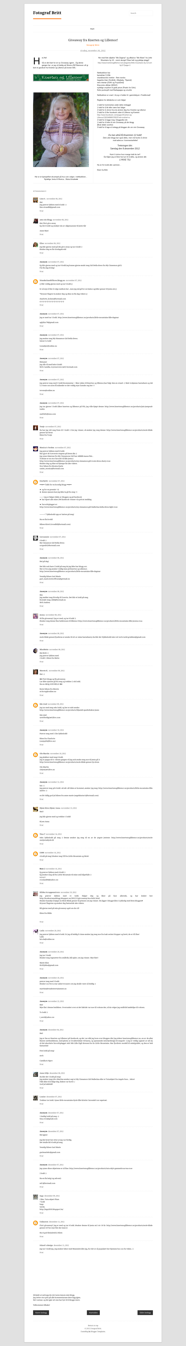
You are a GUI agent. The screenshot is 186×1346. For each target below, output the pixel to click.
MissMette (44, 649)
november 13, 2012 (69, 808)
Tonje (42, 427)
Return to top (93, 1326)
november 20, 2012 (53, 931)
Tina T (42, 834)
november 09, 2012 (57, 671)
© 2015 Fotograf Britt (93, 1329)
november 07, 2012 (56, 262)
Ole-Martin (44, 753)
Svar (41, 211)
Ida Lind (43, 704)
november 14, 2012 (54, 834)
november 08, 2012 (56, 558)
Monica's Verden (47, 448)
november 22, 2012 (56, 1001)
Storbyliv (44, 481)
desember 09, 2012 (52, 1196)
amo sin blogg (46, 220)
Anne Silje (44, 1073)
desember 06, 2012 (57, 1073)
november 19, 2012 (68, 892)
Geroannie (44, 537)
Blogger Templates (98, 1332)
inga (42, 1196)
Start (92, 29)
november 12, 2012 (56, 782)
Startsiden (93, 1313)
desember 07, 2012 (54, 1097)
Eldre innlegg (145, 1313)
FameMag (84, 1332)
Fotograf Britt (47, 12)
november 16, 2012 (53, 853)
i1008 (42, 853)
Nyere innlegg (41, 1313)
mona (42, 615)
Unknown (44, 1222)
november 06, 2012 (54, 199)
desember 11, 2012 (56, 1222)
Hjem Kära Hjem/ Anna (50, 808)
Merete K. (44, 671)
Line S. (43, 199)
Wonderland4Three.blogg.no (52, 280)
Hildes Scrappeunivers (50, 892)
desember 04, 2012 (55, 1030)
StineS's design (46, 1245)
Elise (42, 243)
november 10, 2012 (56, 730)
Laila (42, 931)
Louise (43, 1097)
